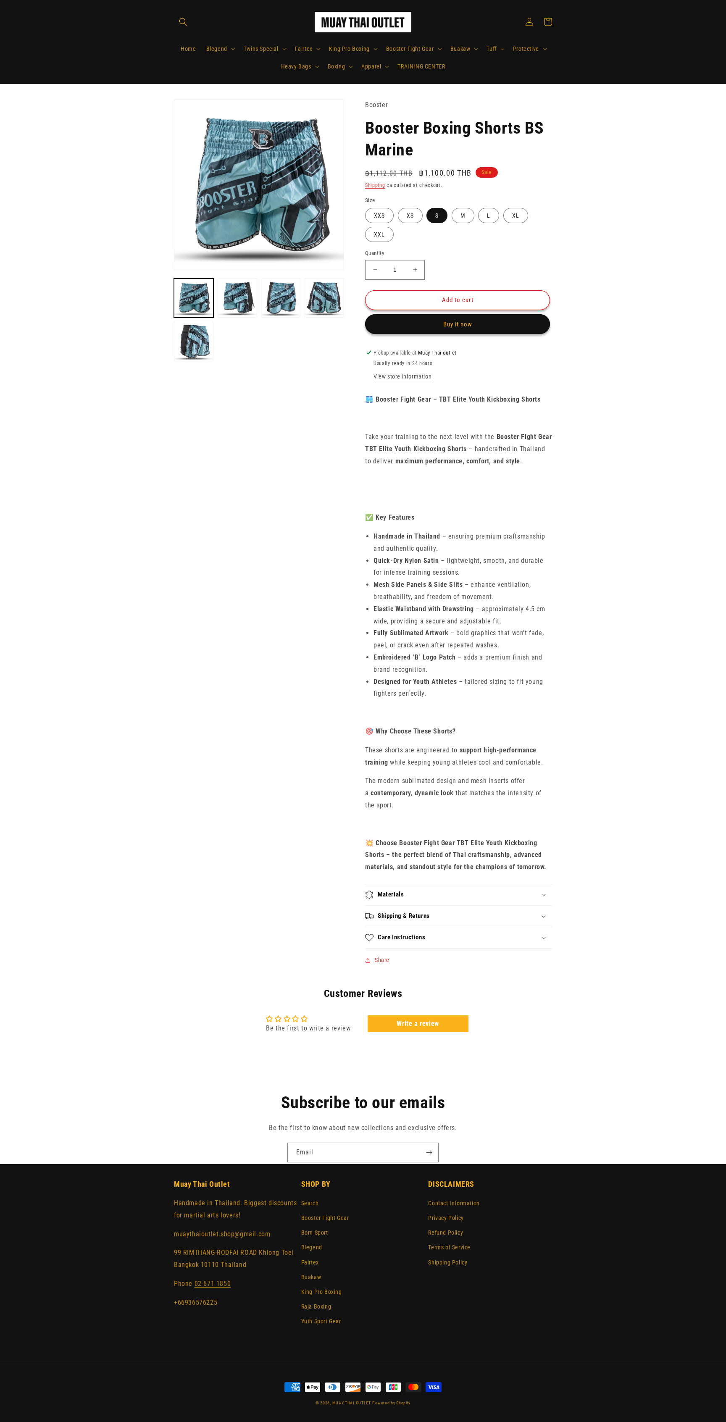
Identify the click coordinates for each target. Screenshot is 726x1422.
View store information (402, 376)
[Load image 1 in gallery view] (193, 298)
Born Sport (314, 1232)
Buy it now (457, 324)
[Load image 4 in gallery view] (324, 298)
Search (310, 1203)
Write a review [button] (418, 1024)
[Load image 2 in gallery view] (237, 298)
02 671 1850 (213, 1284)
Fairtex (310, 1262)
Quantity (374, 253)
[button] (183, 22)
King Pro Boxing (321, 1291)
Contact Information (453, 1203)
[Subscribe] (429, 1152)
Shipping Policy (447, 1262)
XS (410, 215)
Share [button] (382, 960)
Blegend (311, 1247)
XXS (379, 215)
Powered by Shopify (391, 1403)
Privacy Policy (445, 1217)
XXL (379, 234)
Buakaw (311, 1277)
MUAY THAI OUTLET (351, 1403)
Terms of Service (449, 1247)
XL (515, 215)
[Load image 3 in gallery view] (281, 298)
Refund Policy (445, 1232)
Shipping (375, 185)
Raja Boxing (316, 1306)
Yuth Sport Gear (321, 1321)
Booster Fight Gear (325, 1217)
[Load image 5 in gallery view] (193, 341)
